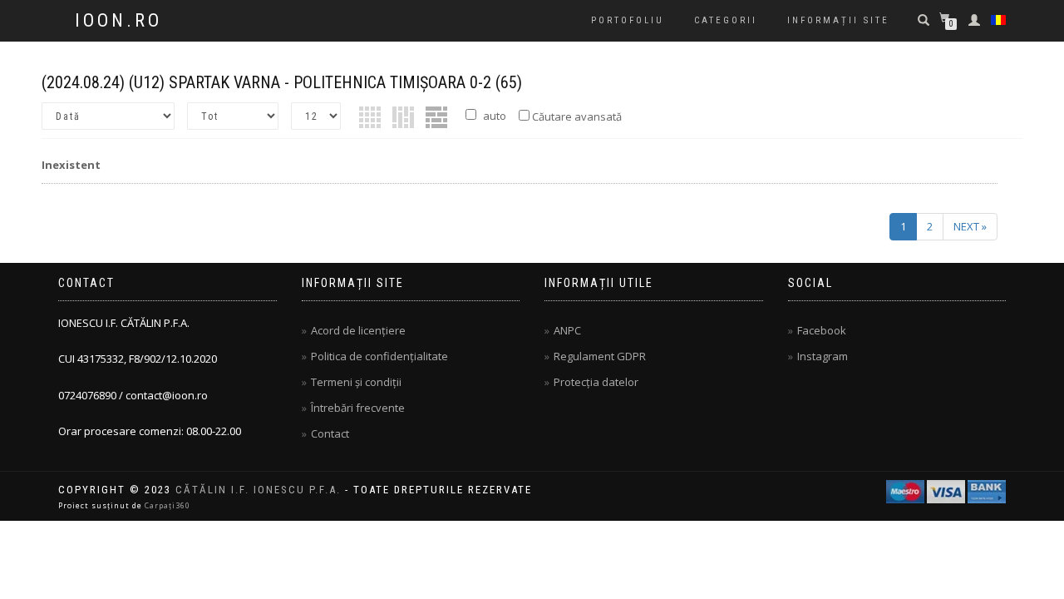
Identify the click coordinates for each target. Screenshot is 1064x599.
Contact (330, 433)
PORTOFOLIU (627, 20)
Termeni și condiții (356, 381)
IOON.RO (118, 21)
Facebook (821, 330)
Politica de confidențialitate (379, 356)
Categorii (725, 20)
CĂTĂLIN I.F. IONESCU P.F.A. (258, 489)
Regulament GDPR (600, 356)
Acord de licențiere (358, 330)
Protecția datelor (596, 381)
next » (970, 226)
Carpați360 (167, 505)
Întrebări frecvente (358, 407)
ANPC (567, 330)
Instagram (822, 356)
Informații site (838, 20)
